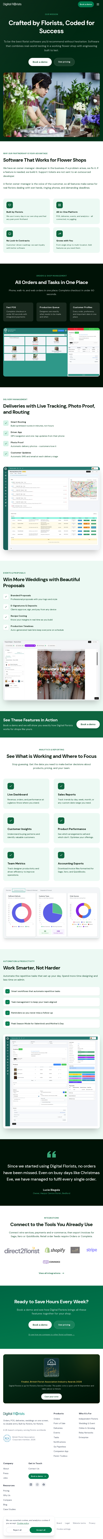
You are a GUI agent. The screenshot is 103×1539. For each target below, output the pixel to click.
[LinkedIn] (30, 1484)
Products (59, 1413)
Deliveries (58, 1428)
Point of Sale (59, 1423)
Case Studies (9, 1509)
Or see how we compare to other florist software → (51, 1334)
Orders (57, 1418)
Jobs (5, 1478)
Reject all (17, 1530)
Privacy (92, 1523)
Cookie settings (64, 1529)
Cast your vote (51, 1396)
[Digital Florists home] (12, 4)
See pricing (64, 61)
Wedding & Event (87, 1423)
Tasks (56, 1437)
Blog (5, 1504)
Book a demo (86, 4)
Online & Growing (87, 1428)
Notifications (60, 1442)
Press (5, 1473)
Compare (7, 1500)
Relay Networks (86, 1432)
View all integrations (49, 1273)
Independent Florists (88, 1418)
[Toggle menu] (98, 4)
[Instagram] (37, 1484)
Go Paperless (60, 1446)
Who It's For (85, 1413)
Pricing (6, 1490)
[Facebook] (43, 1484)
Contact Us (33, 1468)
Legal (67, 1523)
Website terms (79, 1523)
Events (57, 1432)
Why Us (6, 1495)
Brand (59, 1523)
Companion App (61, 1451)
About (6, 1468)
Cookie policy (23, 1523)
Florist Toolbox (60, 1456)
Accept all (40, 1530)
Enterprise (83, 1437)
